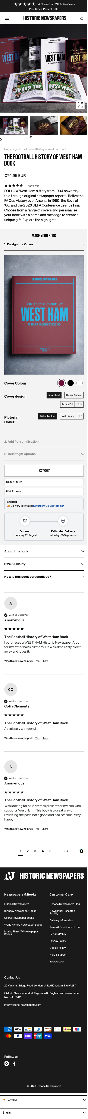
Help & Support (58, 954)
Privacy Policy (58, 941)
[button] (7, 18)
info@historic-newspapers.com (22, 1004)
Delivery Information (61, 920)
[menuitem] (14, 127)
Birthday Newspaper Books (20, 911)
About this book (16, 551)
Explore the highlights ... (41, 220)
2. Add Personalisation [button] (21, 441)
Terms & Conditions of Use (65, 927)
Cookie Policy (58, 948)
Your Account (57, 961)
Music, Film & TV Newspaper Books (21, 932)
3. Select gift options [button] (20, 454)
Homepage (11, 149)
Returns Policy (58, 934)
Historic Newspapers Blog (65, 904)
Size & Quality (14, 564)
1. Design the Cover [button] (18, 244)
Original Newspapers (16, 904)
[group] (44, 635)
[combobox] (44, 1099)
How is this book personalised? (27, 577)
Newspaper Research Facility (62, 912)
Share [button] (45, 660)
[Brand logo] (44, 876)
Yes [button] (37, 660)
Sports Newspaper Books (19, 918)
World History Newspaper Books (23, 924)
